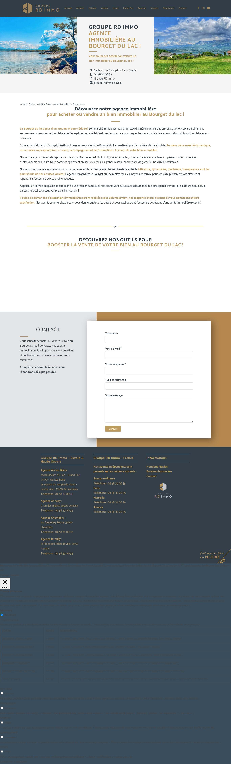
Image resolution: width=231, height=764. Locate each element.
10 (125, 308)
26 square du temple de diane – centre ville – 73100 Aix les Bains (59, 487)
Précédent (7, 282)
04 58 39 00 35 (103, 74)
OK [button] (2, 570)
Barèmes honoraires (159, 471)
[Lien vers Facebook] (198, 8)
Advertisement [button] (8, 732)
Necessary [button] (6, 610)
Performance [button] (7, 703)
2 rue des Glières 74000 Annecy (59, 505)
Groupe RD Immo (104, 78)
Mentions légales (157, 466)
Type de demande (115, 380)
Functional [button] (6, 689)
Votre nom (111, 333)
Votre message (114, 395)
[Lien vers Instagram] (203, 8)
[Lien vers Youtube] (208, 8)
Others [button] (4, 747)
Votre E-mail (113, 349)
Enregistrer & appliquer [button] (13, 761)
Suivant (224, 282)
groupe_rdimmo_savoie (107, 83)
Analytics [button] (5, 718)
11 (127, 308)
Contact (151, 476)
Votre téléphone (115, 364)
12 (130, 308)
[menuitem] (68, 8)
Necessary (10, 615)
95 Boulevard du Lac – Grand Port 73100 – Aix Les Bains (60, 477)
